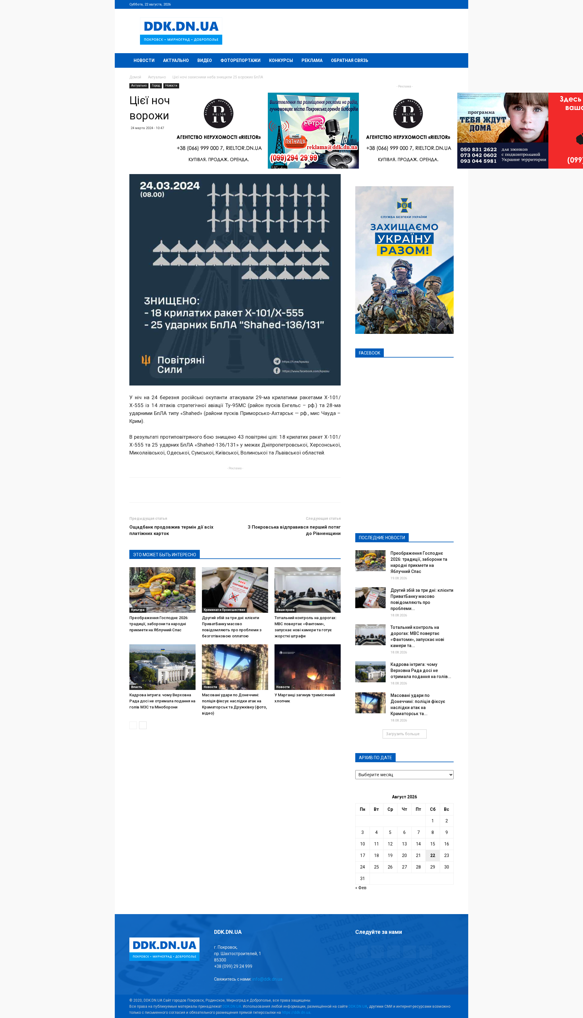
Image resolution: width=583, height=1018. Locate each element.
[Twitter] (429, 4)
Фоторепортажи (240, 60)
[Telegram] (419, 4)
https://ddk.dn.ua (296, 1012)
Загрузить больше (403, 733)
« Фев (361, 887)
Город (156, 85)
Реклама (312, 60)
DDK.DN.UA (232, 1006)
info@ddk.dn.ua (267, 979)
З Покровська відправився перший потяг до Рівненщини (294, 530)
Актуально (176, 60)
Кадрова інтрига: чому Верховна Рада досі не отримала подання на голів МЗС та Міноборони (162, 701)
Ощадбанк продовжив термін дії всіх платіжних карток (171, 530)
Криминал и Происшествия (224, 610)
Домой (135, 77)
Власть (136, 687)
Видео (204, 60)
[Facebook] (409, 4)
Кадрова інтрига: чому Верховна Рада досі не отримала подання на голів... (420, 670)
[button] (446, 61)
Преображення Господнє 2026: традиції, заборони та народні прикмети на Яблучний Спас (158, 623)
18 (376, 855)
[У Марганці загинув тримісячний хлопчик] (307, 667)
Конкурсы (281, 60)
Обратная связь (349, 60)
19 (390, 855)
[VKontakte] (439, 4)
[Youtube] (449, 4)
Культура (138, 610)
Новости (144, 60)
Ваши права (285, 610)
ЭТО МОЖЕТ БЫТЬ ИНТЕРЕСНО (164, 554)
